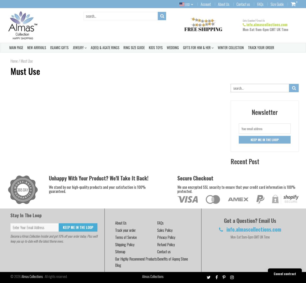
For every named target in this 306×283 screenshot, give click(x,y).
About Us (223, 4)
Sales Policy (165, 230)
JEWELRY (79, 47)
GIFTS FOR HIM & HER (197, 47)
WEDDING (173, 47)
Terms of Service (126, 237)
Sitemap (120, 251)
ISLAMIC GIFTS (59, 47)
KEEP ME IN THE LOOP (78, 227)
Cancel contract (285, 273)
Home (14, 61)
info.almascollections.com (266, 24)
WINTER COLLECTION (231, 47)
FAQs (260, 4)
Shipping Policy (124, 244)
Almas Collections (32, 276)
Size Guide (277, 4)
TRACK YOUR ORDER (261, 47)
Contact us (243, 4)
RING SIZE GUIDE (134, 47)
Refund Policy (166, 244)
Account (206, 4)
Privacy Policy (166, 237)
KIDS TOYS (156, 47)
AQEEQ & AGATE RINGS (105, 47)
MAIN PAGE (16, 47)
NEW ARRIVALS (36, 47)
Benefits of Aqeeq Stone (172, 259)
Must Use (25, 71)
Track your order (125, 230)
